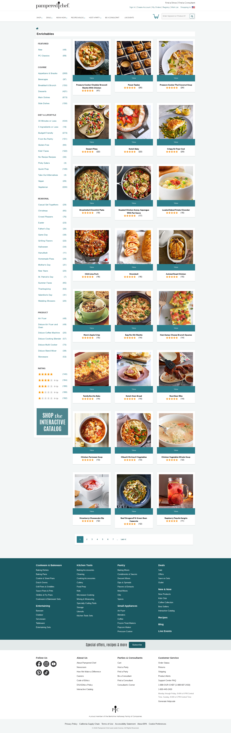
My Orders (156, 7)
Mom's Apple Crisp (92, 335)
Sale (160, 570)
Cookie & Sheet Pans (45, 578)
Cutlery (80, 582)
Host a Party (123, 667)
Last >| (123, 539)
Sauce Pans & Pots (44, 591)
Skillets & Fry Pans (44, 595)
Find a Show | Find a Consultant (180, 3)
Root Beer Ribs (176, 396)
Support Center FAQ (167, 680)
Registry (166, 7)
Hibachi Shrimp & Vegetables (134, 457)
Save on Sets (164, 578)
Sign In (132, 7)
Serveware (40, 619)
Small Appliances (127, 606)
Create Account (144, 7)
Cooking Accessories (86, 578)
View (92, 78)
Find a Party (123, 671)
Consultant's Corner (126, 685)
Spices (121, 599)
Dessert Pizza (91, 149)
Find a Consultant (125, 680)
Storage (80, 607)
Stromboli (133, 274)
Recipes (163, 617)
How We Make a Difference (89, 671)
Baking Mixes (123, 570)
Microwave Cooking (85, 595)
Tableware (40, 623)
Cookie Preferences (157, 724)
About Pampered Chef (86, 663)
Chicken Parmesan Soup (92, 457)
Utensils (80, 611)
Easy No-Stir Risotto (134, 335)
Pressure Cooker (125, 631)
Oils (119, 595)
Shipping (162, 671)
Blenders (121, 615)
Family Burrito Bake (91, 396)
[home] (115, 709)
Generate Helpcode (166, 701)
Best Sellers (163, 606)
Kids (79, 591)
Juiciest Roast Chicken (176, 274)
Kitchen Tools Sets (85, 615)
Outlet (160, 582)
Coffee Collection (165, 602)
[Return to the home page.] (37, 28)
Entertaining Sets (43, 627)
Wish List (174, 7)
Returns (161, 667)
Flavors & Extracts (126, 586)
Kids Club (162, 598)
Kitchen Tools (85, 565)
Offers (161, 574)
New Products (164, 594)
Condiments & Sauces (127, 574)
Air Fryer (121, 611)
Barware (39, 611)
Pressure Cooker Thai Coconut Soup (176, 85)
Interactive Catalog (166, 611)
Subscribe (137, 645)
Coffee (120, 619)
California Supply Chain (89, 724)
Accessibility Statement (125, 724)
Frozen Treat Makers (127, 623)
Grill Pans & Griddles (45, 586)
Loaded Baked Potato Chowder (176, 210)
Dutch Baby (134, 149)
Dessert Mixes (124, 578)
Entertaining (43, 606)
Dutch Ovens (42, 582)
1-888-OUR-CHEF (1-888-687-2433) (174, 685)
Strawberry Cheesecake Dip (92, 518)
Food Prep (81, 586)
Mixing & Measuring (85, 599)
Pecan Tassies (134, 85)
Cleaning (80, 574)
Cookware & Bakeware (49, 565)
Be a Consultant (112, 18)
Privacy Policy (71, 724)
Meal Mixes (123, 591)
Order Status (164, 663)
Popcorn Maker (124, 627)
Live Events (129, 18)
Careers (80, 676)
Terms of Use (107, 724)
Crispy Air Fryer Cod (176, 149)
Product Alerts (164, 676)
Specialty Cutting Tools (87, 603)
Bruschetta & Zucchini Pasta (91, 210)
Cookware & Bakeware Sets (48, 599)
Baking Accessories (85, 570)
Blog (161, 624)
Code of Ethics (83, 680)
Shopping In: (185, 7)
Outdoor (39, 615)
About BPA (142, 724)
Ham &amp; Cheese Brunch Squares (176, 335)
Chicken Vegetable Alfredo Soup (175, 457)
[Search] (192, 16)
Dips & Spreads (124, 582)
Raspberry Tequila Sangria (176, 518)
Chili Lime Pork (92, 274)
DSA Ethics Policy (85, 685)
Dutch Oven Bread (134, 396)
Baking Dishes (42, 570)
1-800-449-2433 (165, 689)
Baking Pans (41, 574)
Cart (119, 663)
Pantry (121, 565)
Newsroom (81, 667)
